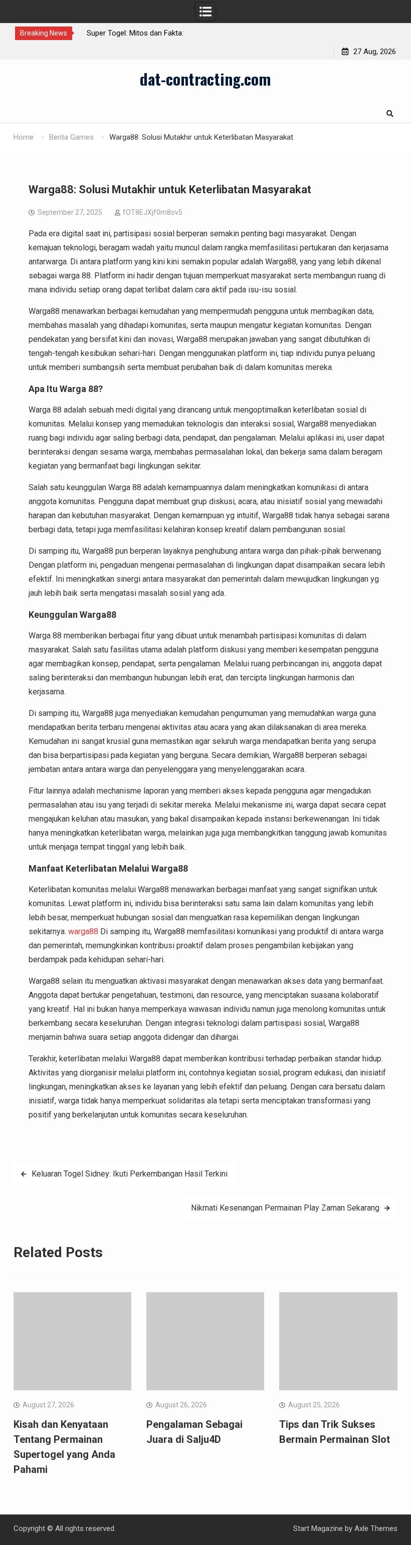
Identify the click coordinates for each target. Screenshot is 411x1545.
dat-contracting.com (205, 78)
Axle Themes (375, 1528)
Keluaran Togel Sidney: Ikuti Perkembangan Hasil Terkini (130, 1174)
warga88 (83, 931)
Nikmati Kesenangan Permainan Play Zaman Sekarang (285, 1208)
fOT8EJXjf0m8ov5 (152, 212)
